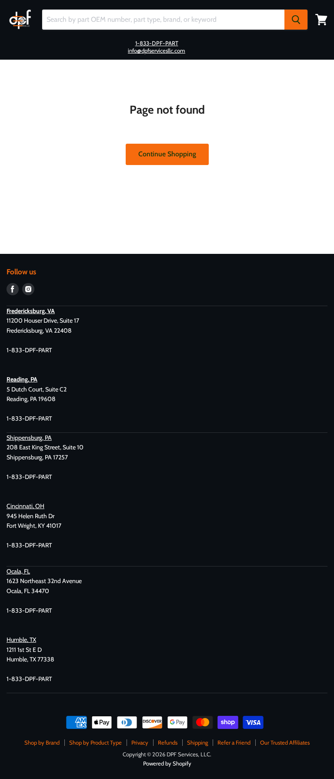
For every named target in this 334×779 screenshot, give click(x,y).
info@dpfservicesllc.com (156, 50)
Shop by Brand (42, 742)
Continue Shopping (167, 154)
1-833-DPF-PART (156, 43)
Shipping (197, 742)
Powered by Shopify (167, 763)
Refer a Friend (233, 742)
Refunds (167, 742)
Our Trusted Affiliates (285, 742)
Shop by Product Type (95, 742)
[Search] (295, 20)
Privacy (139, 742)
